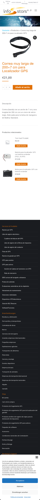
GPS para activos (7, 264)
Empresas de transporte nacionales (13, 380)
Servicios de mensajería (10, 334)
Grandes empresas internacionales (13, 338)
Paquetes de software (9, 427)
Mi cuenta (5, 398)
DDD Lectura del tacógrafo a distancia (14, 277)
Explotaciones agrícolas (9, 346)
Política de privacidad (17, 497)
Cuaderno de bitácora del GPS (13, 238)
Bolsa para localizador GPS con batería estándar (26, 170)
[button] (37, 457)
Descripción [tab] (6, 104)
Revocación (6, 448)
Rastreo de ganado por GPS (11, 256)
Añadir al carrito (22, 87)
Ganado (4, 389)
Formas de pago (7, 440)
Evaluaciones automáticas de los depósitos (15, 286)
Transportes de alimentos (10, 351)
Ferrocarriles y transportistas (11, 321)
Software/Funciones (8, 308)
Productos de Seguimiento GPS (12, 406)
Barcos (4, 330)
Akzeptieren (20, 481)
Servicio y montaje (8, 359)
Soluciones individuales (9, 295)
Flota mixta (5, 355)
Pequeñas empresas (9, 342)
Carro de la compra (8, 402)
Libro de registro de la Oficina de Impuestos (17, 243)
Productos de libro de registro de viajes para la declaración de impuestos (17, 418)
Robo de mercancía (10, 273)
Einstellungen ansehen (20, 492)
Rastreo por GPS (7, 230)
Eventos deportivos (8, 363)
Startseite (5, 30)
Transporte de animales (10, 372)
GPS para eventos (8, 260)
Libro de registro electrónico (10, 234)
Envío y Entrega (7, 444)
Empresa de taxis (7, 368)
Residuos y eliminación (9, 317)
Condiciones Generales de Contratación (15, 436)
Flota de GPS (6, 251)
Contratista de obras (8, 325)
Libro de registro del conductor (13, 247)
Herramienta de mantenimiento (11, 290)
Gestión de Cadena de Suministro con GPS (17, 269)
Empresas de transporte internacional (14, 376)
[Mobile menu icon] (36, 10)
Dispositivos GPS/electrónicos (11, 299)
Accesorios (5, 431)
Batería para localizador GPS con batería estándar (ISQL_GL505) (25, 154)
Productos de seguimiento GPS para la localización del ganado (19, 411)
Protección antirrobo (8, 282)
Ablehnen (20, 486)
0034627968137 (33, 2)
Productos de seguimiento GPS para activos (16, 423)
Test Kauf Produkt (21, 138)
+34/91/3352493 (16, 2)
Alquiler (4, 384)
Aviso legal (27, 497)
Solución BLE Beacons (9, 303)
